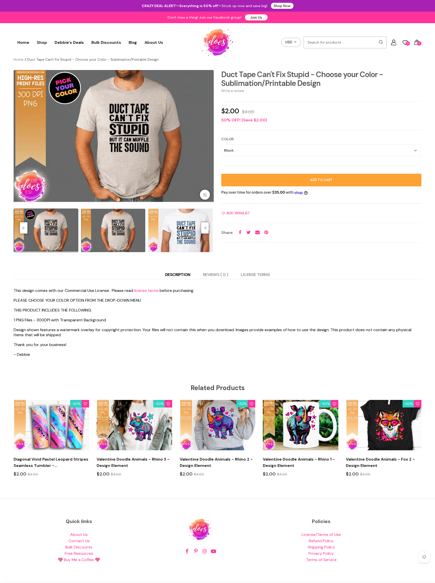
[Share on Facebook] (240, 232)
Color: (227, 139)
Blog (133, 42)
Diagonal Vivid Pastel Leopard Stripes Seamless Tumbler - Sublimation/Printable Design (51, 463)
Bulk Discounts (106, 42)
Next (209, 137)
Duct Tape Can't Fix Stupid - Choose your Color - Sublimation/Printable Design (302, 79)
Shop (42, 42)
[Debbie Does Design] (217, 42)
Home (23, 42)
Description (177, 274)
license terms (146, 290)
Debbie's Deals (69, 42)
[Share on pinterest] (266, 232)
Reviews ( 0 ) (215, 274)
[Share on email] (257, 232)
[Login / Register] (393, 42)
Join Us (256, 17)
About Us (153, 42)
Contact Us (79, 540)
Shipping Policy (321, 547)
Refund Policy (321, 540)
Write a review (232, 91)
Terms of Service (321, 559)
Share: (227, 232)
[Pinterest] (196, 551)
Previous (19, 137)
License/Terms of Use (321, 534)
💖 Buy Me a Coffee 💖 (79, 559)
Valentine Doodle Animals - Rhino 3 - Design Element (133, 462)
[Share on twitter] (248, 232)
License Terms (255, 274)
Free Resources (79, 553)
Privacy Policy (321, 553)
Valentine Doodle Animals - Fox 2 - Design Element (380, 462)
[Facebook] (187, 551)
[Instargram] (204, 551)
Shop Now (282, 6)
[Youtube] (213, 551)
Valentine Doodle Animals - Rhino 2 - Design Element (216, 462)
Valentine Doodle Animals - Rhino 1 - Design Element (299, 462)
